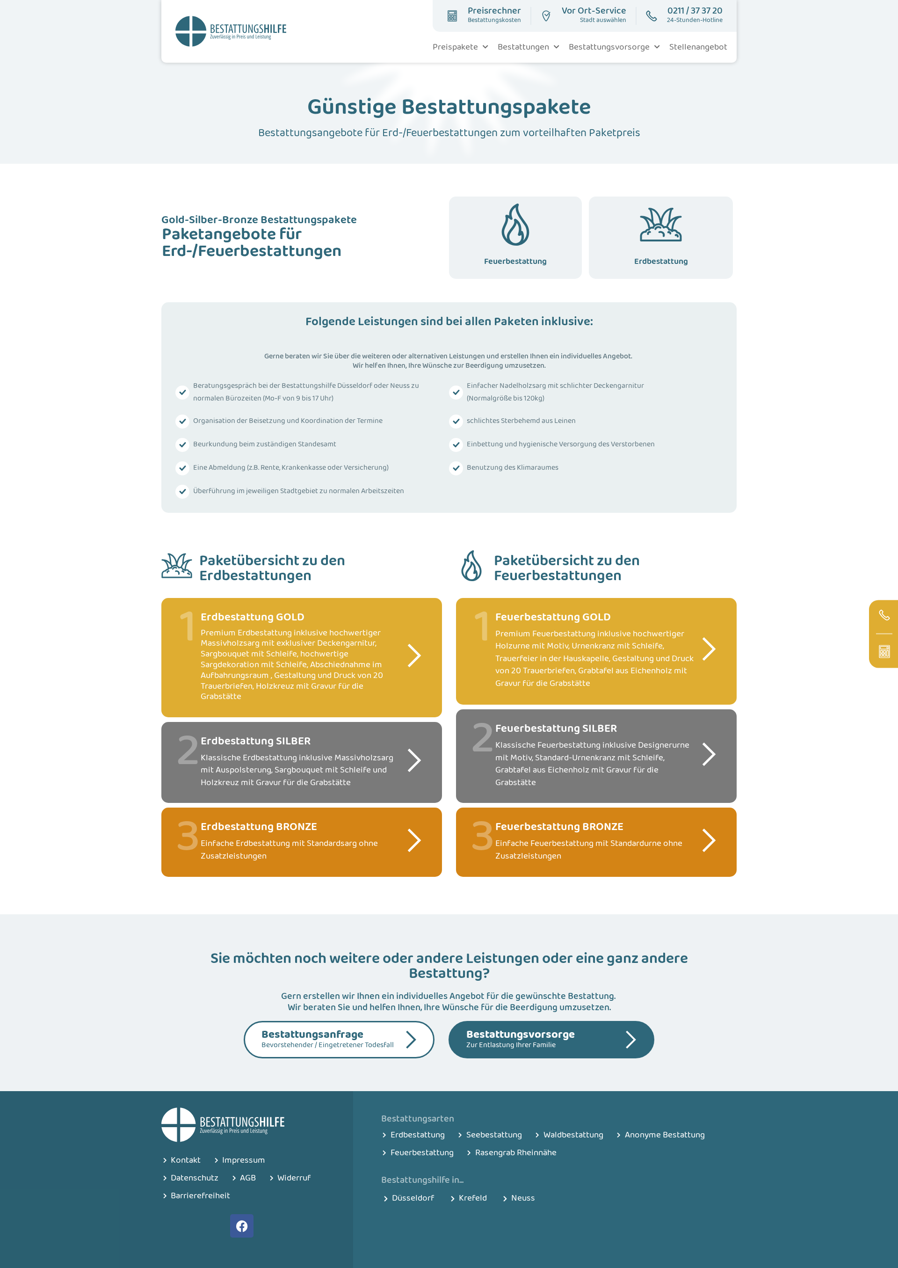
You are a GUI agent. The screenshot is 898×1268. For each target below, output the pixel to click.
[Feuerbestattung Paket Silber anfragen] (709, 754)
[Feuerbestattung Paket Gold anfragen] (709, 649)
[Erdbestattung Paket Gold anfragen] (414, 655)
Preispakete (455, 47)
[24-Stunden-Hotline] (884, 614)
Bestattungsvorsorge (609, 47)
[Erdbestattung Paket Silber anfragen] (414, 760)
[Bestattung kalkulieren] (884, 651)
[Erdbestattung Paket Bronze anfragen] (414, 840)
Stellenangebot (698, 47)
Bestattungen (523, 47)
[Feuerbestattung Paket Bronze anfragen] (709, 840)
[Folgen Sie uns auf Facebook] (241, 1226)
